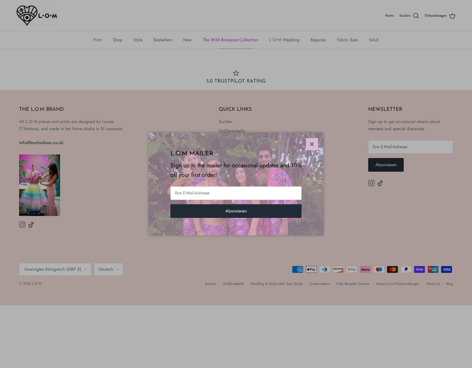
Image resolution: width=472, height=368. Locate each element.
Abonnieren (236, 211)
